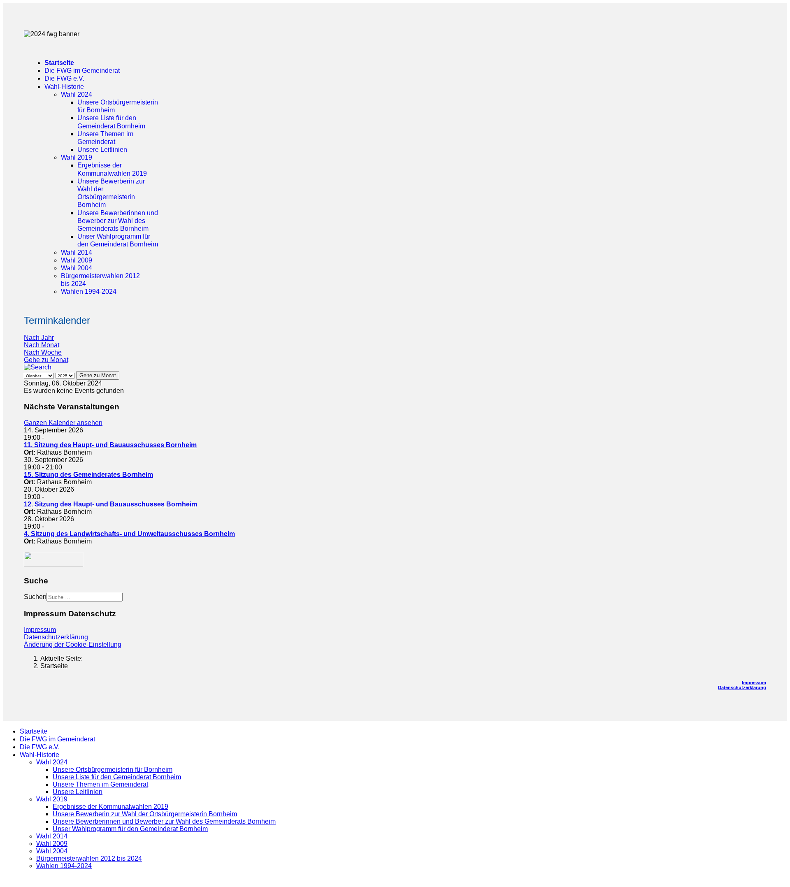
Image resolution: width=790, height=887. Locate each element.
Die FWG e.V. (64, 78)
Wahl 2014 (76, 252)
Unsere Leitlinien (102, 149)
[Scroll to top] (5, 879)
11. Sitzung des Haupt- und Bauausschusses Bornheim (110, 444)
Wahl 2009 (76, 260)
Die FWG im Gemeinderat (82, 70)
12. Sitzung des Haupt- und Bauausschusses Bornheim (110, 504)
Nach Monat (41, 344)
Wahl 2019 (76, 157)
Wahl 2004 (76, 268)
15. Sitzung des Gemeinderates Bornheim (88, 474)
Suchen (35, 596)
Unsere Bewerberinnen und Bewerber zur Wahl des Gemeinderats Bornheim (117, 220)
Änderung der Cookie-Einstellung (72, 644)
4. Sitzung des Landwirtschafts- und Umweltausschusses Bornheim (129, 533)
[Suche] (37, 367)
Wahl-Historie (64, 86)
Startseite (59, 62)
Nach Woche (43, 352)
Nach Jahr (39, 337)
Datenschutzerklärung (56, 637)
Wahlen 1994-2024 (88, 291)
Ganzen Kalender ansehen (63, 422)
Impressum (40, 629)
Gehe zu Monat (46, 359)
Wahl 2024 (76, 94)
